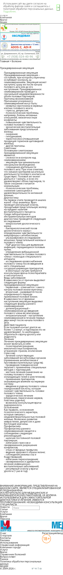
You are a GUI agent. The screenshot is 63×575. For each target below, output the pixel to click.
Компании (6, 17)
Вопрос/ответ (8, 556)
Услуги (4, 511)
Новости (5, 507)
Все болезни (14, 482)
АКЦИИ (4, 566)
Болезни (16, 61)
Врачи (3, 19)
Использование (9, 542)
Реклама (5, 540)
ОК (58, 7)
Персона (5, 518)
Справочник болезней (13, 554)
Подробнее (9, 11)
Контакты (5, 538)
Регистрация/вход (52, 533)
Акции (3, 22)
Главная (4, 61)
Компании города (10, 547)
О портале (6, 535)
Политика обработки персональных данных (20, 562)
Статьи (4, 509)
